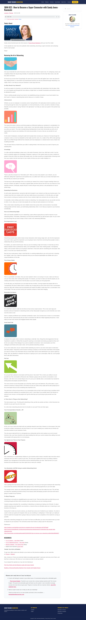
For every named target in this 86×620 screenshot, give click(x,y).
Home (42, 2)
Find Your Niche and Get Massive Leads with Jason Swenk (19, 565)
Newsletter (75, 2)
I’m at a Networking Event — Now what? (15, 542)
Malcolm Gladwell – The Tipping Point (14, 544)
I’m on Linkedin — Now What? (13, 540)
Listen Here (20, 546)
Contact (69, 2)
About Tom (63, 2)
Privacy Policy (47, 618)
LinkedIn (32, 609)
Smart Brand (15, 2)
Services (52, 2)
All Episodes (60, 613)
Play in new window (10, 19)
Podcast (47, 2)
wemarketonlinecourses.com (16, 594)
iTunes (7, 554)
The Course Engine (15, 581)
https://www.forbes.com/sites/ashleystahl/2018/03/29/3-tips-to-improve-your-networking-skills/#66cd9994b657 (31, 533)
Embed (20, 19)
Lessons (6, 13)
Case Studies (57, 2)
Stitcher (13, 554)
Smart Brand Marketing (34, 43)
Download (16, 19)
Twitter (32, 611)
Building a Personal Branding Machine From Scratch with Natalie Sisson (22, 568)
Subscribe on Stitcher (62, 611)
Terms (51, 618)
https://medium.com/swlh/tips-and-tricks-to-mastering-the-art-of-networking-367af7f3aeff (26, 527)
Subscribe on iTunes (62, 609)
